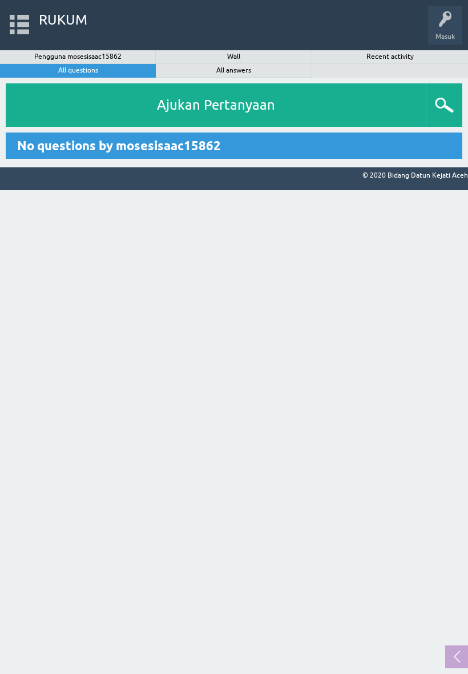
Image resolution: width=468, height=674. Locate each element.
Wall (233, 57)
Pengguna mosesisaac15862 (78, 57)
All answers (233, 70)
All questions (78, 70)
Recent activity (390, 57)
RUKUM (63, 19)
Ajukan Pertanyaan (216, 105)
